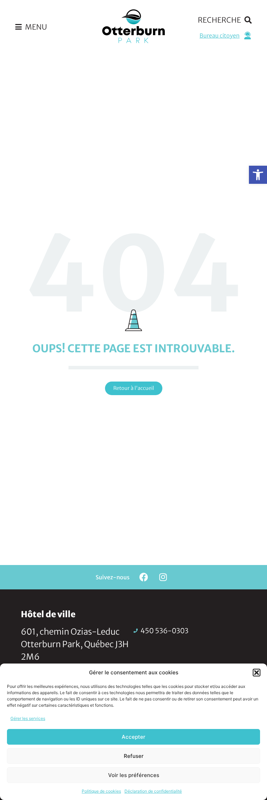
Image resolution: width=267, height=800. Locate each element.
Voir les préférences (133, 775)
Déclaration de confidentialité (153, 791)
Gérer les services (27, 718)
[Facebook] (144, 577)
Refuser (134, 756)
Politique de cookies (101, 791)
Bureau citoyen (220, 35)
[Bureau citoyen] (247, 35)
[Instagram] (163, 577)
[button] (258, 175)
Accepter (133, 737)
